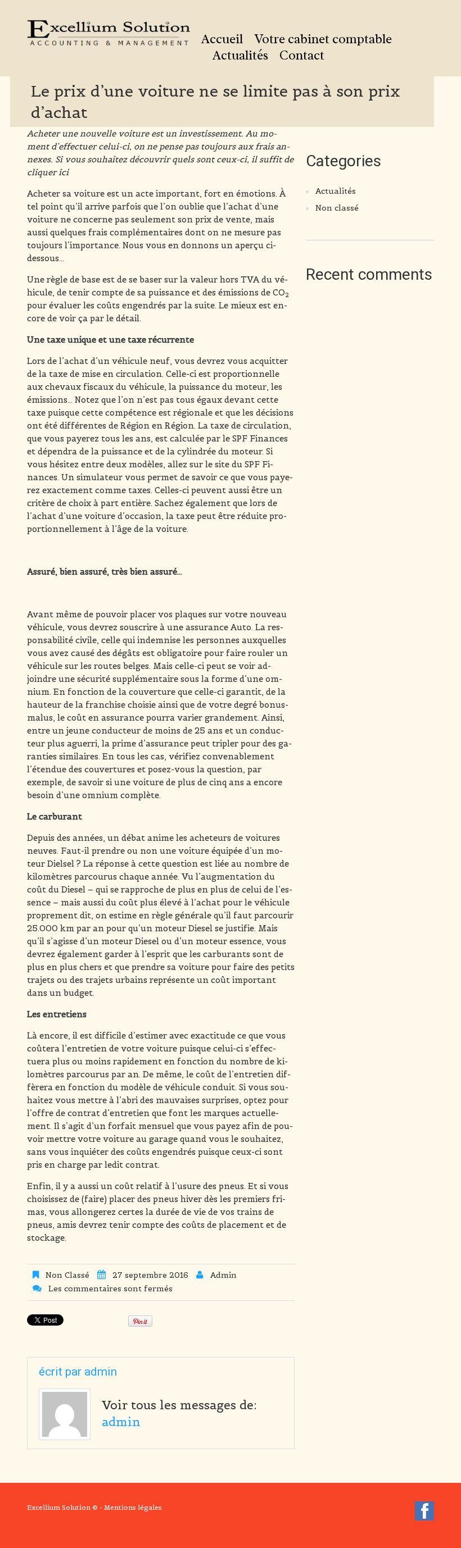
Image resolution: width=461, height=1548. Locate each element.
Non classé (67, 1275)
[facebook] (424, 1512)
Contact (301, 55)
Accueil (222, 39)
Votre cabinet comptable (323, 39)
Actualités (240, 55)
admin (223, 1275)
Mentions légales (133, 1507)
